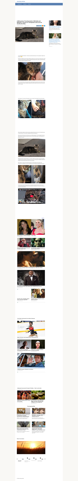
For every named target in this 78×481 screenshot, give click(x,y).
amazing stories (21, 1)
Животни (28, 25)
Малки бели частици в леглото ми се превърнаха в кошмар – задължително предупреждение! (23, 415)
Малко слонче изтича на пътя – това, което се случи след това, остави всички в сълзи (23, 429)
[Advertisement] (39, 12)
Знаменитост (50, 30)
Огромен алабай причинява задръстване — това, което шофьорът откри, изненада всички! (38, 429)
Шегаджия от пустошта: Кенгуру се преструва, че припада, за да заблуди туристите (38, 415)
